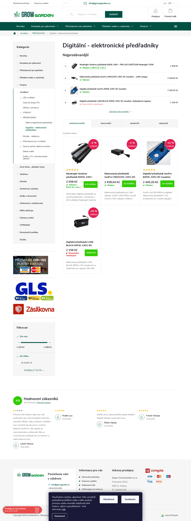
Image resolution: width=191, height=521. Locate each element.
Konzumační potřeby (29, 232)
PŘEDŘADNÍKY (29, 117)
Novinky (23, 56)
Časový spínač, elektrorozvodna (36, 146)
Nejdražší (134, 123)
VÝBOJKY (27, 112)
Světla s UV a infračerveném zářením (35, 157)
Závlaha (23, 181)
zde (63, 509)
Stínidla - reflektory (31, 136)
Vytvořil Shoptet (171, 515)
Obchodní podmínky (21, 3)
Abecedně (163, 123)
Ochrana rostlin (27, 217)
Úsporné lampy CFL (31, 102)
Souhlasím (130, 499)
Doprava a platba (41, 3)
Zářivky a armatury (31, 107)
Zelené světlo (28, 151)
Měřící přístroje (26, 210)
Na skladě (26, 363)
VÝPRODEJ (25, 225)
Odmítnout (108, 499)
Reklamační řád (88, 485)
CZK (169, 3)
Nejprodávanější (77, 123)
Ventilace (24, 174)
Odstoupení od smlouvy (92, 489)
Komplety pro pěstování (30, 63)
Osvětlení (24, 92)
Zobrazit (91, 252)
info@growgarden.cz (60, 484)
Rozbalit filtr (33, 370)
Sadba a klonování (28, 196)
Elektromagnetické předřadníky (39, 122)
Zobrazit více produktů (119, 112)
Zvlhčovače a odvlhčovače (31, 203)
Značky (23, 239)
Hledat (113, 14)
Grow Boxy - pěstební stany (32, 167)
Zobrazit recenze (43, 402)
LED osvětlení (29, 97)
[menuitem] (20, 26)
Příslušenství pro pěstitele (31, 70)
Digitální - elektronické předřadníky (36, 128)
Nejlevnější (106, 123)
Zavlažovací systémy (29, 188)
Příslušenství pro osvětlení (34, 141)
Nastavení (60, 516)
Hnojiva (23, 85)
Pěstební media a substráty (32, 77)
